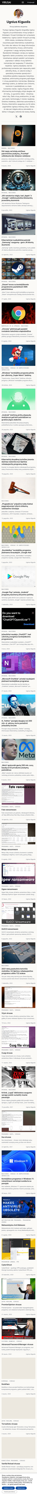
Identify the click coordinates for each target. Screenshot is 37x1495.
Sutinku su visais (8, 1488)
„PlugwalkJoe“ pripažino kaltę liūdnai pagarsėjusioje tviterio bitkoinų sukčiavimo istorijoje (17, 506)
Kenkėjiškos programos (10, 1460)
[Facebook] (20, 116)
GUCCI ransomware (10, 929)
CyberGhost (7, 1265)
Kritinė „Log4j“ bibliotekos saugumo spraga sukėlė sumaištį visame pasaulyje (17, 1095)
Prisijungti (30, 2)
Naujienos (11, 148)
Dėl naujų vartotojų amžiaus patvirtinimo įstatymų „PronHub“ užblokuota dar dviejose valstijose (16, 153)
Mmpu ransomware (10, 849)
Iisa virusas (6, 1137)
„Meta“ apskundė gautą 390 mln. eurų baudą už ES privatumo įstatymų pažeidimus (17, 767)
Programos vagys (7, 806)
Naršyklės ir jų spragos (11, 326)
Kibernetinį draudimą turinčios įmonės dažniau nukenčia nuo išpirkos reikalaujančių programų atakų (18, 461)
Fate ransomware (9, 810)
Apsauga (4, 192)
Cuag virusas (7, 1053)
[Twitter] (16, 116)
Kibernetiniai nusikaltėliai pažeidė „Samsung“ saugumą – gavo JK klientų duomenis (18, 242)
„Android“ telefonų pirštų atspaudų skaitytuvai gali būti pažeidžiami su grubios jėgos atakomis (16, 417)
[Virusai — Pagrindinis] (6, 2)
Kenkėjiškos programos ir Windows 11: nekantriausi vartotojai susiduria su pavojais (18, 1181)
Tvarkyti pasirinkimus (9, 1492)
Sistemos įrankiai (8, 1341)
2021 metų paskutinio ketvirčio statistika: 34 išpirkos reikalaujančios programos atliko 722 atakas (17, 971)
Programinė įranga (8, 1262)
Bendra (4, 148)
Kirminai (5, 1381)
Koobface (6, 1384)
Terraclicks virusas (9, 1424)
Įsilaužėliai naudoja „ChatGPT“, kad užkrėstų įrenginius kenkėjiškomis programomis (16, 636)
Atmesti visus (21, 1488)
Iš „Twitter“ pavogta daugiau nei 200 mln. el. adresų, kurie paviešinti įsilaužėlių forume (17, 723)
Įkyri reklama (7, 1301)
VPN (17, 1262)
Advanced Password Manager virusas (17, 1344)
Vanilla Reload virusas (11, 1464)
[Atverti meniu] (23, 2)
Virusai (17, 806)
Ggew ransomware (10, 889)
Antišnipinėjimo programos (11, 1220)
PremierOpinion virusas (12, 1304)
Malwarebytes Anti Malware (13, 1225)
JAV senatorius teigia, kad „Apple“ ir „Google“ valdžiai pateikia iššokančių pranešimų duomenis (17, 198)
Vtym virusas (7, 1013)
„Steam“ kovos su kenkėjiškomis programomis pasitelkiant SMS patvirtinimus (15, 286)
